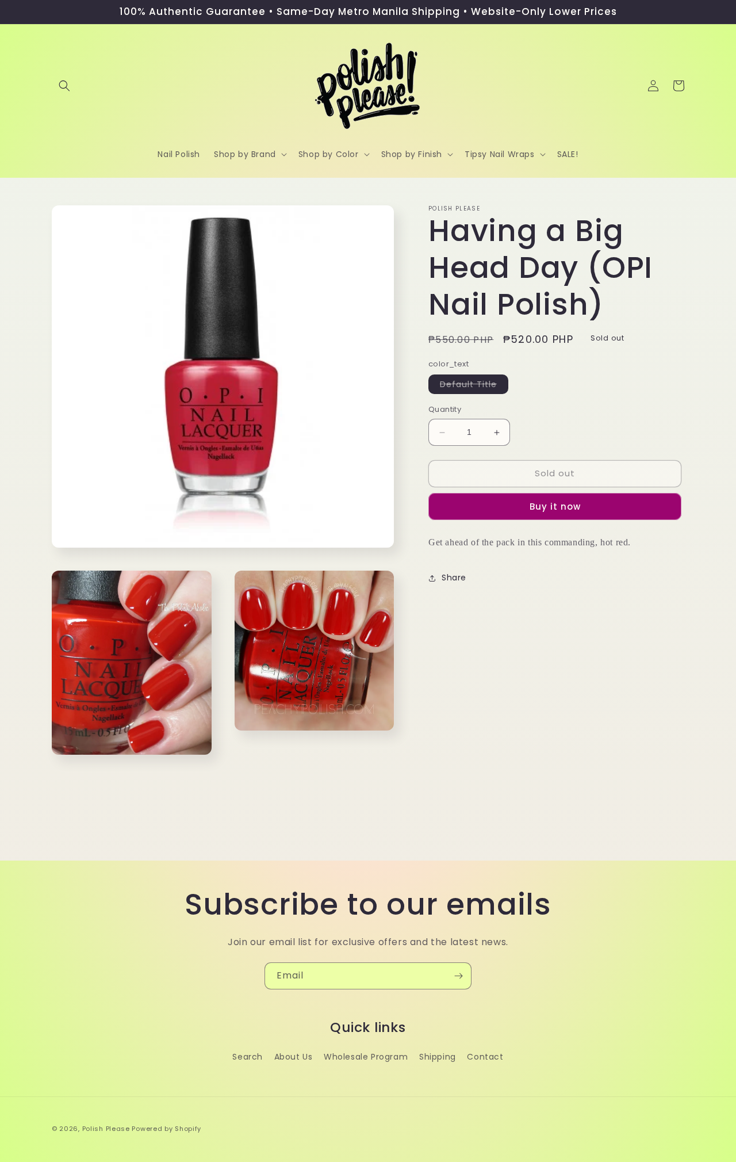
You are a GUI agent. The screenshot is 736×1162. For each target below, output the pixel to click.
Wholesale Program (366, 1056)
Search (247, 1056)
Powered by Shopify (166, 1128)
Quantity (444, 409)
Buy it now (555, 506)
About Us (293, 1056)
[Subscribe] (458, 975)
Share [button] (454, 578)
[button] (64, 85)
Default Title (474, 387)
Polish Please (106, 1128)
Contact (485, 1056)
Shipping (437, 1056)
